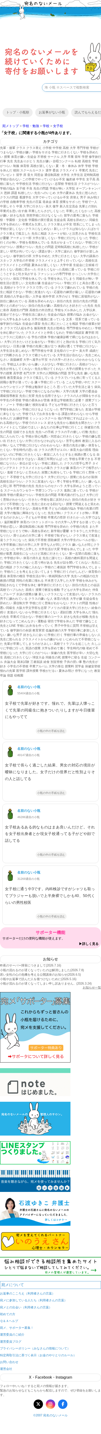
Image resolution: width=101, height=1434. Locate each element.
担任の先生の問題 (85, 301)
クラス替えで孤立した (15, 233)
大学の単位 (56, 666)
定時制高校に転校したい (71, 247)
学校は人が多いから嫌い (24, 364)
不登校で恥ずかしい (58, 535)
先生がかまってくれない (67, 242)
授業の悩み (74, 314)
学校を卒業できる (81, 459)
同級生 (93, 220)
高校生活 (91, 260)
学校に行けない (43, 184)
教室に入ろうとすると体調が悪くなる (70, 454)
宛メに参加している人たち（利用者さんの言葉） (33, 1300)
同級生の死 (53, 657)
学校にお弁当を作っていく (35, 625)
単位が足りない (30, 463)
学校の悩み (7, 188)
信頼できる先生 (24, 432)
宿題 (10, 675)
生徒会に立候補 (83, 265)
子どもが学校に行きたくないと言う (73, 404)
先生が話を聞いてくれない (72, 562)
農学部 (89, 332)
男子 (83, 197)
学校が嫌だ (23, 404)
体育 (56, 202)
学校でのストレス (34, 423)
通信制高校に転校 (31, 526)
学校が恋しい (9, 526)
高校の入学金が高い (17, 296)
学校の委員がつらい (21, 495)
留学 (19, 175)
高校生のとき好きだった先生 (73, 305)
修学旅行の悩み (10, 323)
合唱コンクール (63, 161)
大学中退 (66, 265)
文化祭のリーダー (66, 350)
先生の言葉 (34, 202)
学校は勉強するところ (40, 387)
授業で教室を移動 (47, 589)
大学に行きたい (34, 206)
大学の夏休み (66, 193)
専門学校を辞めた (57, 526)
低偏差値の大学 (56, 630)
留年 (78, 156)
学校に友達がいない (39, 292)
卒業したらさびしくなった (46, 211)
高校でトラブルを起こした (72, 643)
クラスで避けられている (39, 355)
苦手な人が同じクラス (56, 544)
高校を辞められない (42, 301)
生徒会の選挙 (31, 323)
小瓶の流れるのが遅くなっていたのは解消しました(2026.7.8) (42, 970)
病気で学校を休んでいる (30, 278)
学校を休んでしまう (61, 278)
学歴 (85, 156)
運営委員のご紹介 (12, 1334)
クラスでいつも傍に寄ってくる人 (78, 377)
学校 (88, 166)
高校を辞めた (40, 531)
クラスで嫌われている (70, 287)
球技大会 (38, 657)
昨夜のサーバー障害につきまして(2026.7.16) (30, 965)
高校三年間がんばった (53, 459)
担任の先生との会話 (86, 585)
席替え (74, 197)
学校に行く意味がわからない (49, 603)
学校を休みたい (10, 409)
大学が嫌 (76, 598)
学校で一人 (89, 202)
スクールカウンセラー (19, 490)
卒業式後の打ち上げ (71, 495)
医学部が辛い (76, 653)
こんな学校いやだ (78, 382)
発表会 (47, 202)
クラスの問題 (9, 197)
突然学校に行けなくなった (44, 215)
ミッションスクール (43, 418)
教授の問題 (7, 580)
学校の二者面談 (55, 567)
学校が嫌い (23, 152)
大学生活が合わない (70, 355)
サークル (53, 156)
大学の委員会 (88, 391)
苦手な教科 (73, 441)
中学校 (57, 148)
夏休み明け (66, 671)
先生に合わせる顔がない (48, 504)
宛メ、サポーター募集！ (17, 1328)
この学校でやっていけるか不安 (43, 179)
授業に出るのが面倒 (83, 477)
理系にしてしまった (87, 224)
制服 (16, 166)
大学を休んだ (82, 612)
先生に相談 (39, 233)
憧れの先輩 (7, 671)
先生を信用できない (49, 396)
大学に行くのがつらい (34, 653)
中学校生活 (23, 184)
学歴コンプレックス (49, 490)
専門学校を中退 (42, 350)
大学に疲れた (64, 251)
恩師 (7, 193)
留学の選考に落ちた (77, 215)
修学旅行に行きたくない (54, 585)
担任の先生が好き (84, 499)
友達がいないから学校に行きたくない (33, 612)
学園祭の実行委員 (40, 220)
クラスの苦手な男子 (77, 463)
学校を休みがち (86, 580)
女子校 (20, 188)
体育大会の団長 (80, 450)
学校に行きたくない (65, 152)
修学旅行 (95, 156)
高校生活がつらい (12, 481)
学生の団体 (39, 337)
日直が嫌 (19, 346)
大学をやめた (41, 256)
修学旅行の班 (22, 256)
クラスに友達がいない (40, 481)
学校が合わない (10, 179)
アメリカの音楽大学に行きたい (69, 608)
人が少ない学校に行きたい (60, 364)
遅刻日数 (66, 612)
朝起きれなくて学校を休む (18, 585)
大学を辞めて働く (54, 648)
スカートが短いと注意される (67, 233)
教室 (97, 671)
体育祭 (24, 166)
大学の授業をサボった (81, 369)
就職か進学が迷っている (17, 382)
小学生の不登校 (17, 666)
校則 (16, 170)
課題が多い (46, 251)
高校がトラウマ (14, 287)
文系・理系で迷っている (83, 319)
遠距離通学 (11, 522)
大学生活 (77, 175)
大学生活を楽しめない (15, 350)
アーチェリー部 (20, 238)
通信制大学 (20, 603)
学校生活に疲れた (34, 314)
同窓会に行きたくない (66, 436)
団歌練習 (54, 540)
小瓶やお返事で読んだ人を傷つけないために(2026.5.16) (38, 979)
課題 (14, 193)
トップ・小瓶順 (17, 112)
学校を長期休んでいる (34, 242)
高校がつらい (88, 364)
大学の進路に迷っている (48, 319)
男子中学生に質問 (66, 625)
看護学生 (25, 197)
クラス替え (34, 148)
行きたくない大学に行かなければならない (36, 441)
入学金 (37, 296)
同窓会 (38, 175)
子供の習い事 (73, 662)
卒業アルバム (38, 666)
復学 (56, 206)
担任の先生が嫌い (40, 305)
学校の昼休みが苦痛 (36, 400)
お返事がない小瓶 (52, 112)
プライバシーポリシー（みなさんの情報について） (35, 1348)
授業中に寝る (71, 657)
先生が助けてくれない (50, 369)
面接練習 (16, 359)
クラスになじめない (39, 229)
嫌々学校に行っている (50, 382)
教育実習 (38, 630)
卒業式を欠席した (34, 224)
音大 (30, 175)
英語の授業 (33, 648)
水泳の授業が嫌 (27, 594)
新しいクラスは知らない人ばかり (77, 229)
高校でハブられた (12, 589)
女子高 (90, 179)
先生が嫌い (44, 161)
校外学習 (49, 296)
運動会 (42, 621)
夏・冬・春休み (66, 166)
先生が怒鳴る (56, 328)
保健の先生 (58, 653)
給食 (46, 662)
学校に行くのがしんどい (70, 571)
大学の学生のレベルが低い (79, 540)
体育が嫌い (18, 156)
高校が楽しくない (42, 166)
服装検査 (40, 328)
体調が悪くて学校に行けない (77, 346)
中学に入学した (27, 549)
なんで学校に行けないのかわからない (36, 445)
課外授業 (32, 671)
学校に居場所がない (85, 296)
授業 (7, 156)
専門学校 (83, 148)
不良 (29, 188)
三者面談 (36, 662)
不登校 (42, 156)
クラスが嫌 (61, 468)
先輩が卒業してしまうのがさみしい (28, 643)
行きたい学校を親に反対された (49, 499)
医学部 (20, 671)
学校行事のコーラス (49, 616)
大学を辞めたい (10, 224)
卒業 (71, 156)
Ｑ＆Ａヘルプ (9, 1321)
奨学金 (79, 666)
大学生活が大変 (49, 549)
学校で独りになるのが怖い (43, 391)
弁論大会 (10, 662)
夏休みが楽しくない (45, 265)
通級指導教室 (9, 396)
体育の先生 (61, 598)
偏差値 (70, 179)
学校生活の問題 (46, 495)
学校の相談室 (75, 332)
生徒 (84, 657)
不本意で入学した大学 (60, 580)
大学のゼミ (63, 296)
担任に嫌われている (13, 301)
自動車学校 (17, 202)
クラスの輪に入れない (28, 567)
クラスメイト (69, 170)
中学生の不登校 (10, 400)
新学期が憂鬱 (60, 531)
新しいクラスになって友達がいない (63, 594)
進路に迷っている (76, 490)
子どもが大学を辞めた (76, 589)
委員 (56, 170)
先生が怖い (55, 513)
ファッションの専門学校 (54, 274)
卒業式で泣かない (22, 616)
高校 (66, 148)
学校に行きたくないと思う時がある (28, 562)
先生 (10, 161)
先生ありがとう (24, 161)
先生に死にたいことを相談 (60, 323)
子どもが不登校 (36, 517)
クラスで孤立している (38, 377)
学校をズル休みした (68, 310)
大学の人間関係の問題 (51, 373)
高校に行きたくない (17, 657)
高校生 (86, 161)
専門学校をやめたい (80, 328)
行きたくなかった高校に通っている (62, 269)
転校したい (25, 193)
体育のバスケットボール (37, 522)
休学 (81, 166)
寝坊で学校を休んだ (61, 621)
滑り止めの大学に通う (28, 535)
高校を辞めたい (77, 220)
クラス (20, 148)
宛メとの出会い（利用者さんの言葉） (26, 1307)
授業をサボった (70, 202)
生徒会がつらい (52, 283)
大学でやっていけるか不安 (50, 197)
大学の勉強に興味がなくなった (25, 513)
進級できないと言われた (24, 472)
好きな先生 (17, 215)
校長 (3, 377)
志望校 (59, 184)
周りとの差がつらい (13, 305)
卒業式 (83, 170)
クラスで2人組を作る (18, 328)
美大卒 (83, 350)
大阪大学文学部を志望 (31, 608)
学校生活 (71, 184)
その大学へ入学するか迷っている (78, 522)
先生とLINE (8, 625)
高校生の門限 (19, 310)
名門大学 (29, 373)
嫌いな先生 (91, 373)
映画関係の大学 (59, 576)
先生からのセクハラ (49, 486)
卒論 (3, 675)
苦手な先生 (75, 373)
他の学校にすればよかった (76, 418)
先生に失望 (27, 396)
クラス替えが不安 (60, 224)
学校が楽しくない (12, 229)
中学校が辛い (13, 558)
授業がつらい (25, 247)
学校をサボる (41, 152)
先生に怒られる (10, 639)
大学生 (65, 175)
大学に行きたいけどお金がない (25, 342)
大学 (73, 148)
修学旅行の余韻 (20, 630)
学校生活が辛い (37, 576)
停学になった (84, 671)
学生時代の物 (76, 648)
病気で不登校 (37, 540)
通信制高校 (52, 175)
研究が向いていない (24, 251)
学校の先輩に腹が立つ (41, 346)
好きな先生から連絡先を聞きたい (70, 423)
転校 (78, 161)
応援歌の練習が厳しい (69, 292)
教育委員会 (14, 377)
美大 (49, 206)
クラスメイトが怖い (77, 513)
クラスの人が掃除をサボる (82, 396)
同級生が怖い (85, 278)
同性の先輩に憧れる (30, 580)
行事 (3, 161)
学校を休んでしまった (76, 549)
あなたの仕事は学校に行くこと (62, 427)
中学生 (80, 179)
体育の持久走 (32, 558)
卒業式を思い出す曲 (13, 211)
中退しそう (7, 206)
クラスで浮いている (40, 287)
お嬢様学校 (20, 418)
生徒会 (31, 156)
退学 (49, 170)
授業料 (69, 666)
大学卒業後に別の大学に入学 (20, 544)
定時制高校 (91, 175)
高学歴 (17, 373)
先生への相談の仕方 (84, 576)
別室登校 (56, 662)
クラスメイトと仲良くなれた (45, 332)
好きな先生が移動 (76, 616)
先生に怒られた (86, 193)
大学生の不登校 (24, 260)
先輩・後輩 (7, 148)
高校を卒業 (40, 508)
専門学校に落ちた (72, 409)
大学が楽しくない (44, 238)
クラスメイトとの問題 (15, 265)
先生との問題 (44, 247)
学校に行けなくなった (73, 238)
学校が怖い (57, 188)
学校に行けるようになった (40, 409)
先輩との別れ (88, 206)
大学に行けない (58, 477)
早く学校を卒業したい (72, 481)
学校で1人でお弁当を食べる (41, 414)
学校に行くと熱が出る (63, 342)
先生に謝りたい (53, 558)
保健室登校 (92, 666)
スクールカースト (32, 170)
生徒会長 (60, 220)
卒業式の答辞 (57, 517)
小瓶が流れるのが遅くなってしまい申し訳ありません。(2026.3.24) (46, 983)
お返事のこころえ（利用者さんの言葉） (27, 1293)
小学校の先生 (79, 526)
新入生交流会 (69, 206)
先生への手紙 (44, 432)
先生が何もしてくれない (17, 369)
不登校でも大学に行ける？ (28, 477)
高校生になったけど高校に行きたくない (40, 553)
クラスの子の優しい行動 (71, 432)
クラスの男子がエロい (54, 450)
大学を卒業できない (17, 508)
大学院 (70, 188)
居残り (30, 589)
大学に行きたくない (65, 256)
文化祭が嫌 (33, 283)
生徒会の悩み (57, 314)
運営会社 (6, 1369)
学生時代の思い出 (25, 450)
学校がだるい (48, 671)
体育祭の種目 (16, 576)
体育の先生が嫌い (75, 445)
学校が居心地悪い (37, 436)
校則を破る (40, 404)
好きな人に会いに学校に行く (43, 635)
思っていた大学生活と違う (75, 387)
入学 (64, 156)
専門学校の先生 (24, 486)
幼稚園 (18, 675)
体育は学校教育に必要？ (67, 400)
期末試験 (23, 662)
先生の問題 (41, 188)
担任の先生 (64, 301)
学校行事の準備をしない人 (82, 635)
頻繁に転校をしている (57, 472)
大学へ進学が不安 (35, 359)
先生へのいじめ (45, 193)
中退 (19, 206)
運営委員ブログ (10, 1341)
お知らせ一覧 (92, 987)
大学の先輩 (70, 391)
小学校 (47, 148)
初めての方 (7, 1314)
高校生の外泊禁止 (41, 310)
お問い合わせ (9, 1362)
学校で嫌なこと (86, 621)
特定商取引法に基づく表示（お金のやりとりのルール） (38, 1355)
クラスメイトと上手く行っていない (59, 260)
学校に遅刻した (52, 463)
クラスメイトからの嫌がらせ (42, 639)
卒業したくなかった (79, 211)
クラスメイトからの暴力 (36, 468)
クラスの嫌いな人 (40, 598)
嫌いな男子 (14, 635)
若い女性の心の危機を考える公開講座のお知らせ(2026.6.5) (40, 974)
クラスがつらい (88, 184)
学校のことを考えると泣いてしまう (28, 571)
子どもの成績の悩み (62, 508)
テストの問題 (79, 603)
